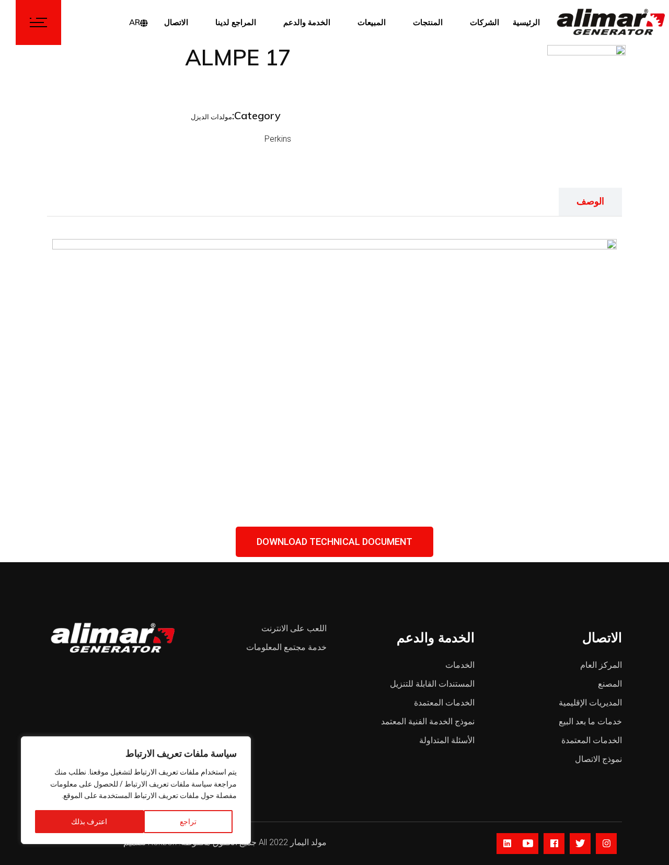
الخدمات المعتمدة (444, 703)
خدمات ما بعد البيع (590, 721)
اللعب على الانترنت (294, 628)
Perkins (277, 139)
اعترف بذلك (89, 821)
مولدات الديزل (211, 117)
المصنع (610, 684)
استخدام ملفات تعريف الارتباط (180, 772)
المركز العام (601, 665)
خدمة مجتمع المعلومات (286, 647)
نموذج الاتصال (598, 759)
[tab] (590, 202)
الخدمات (460, 665)
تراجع (188, 821)
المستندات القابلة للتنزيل (432, 684)
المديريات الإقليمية (590, 703)
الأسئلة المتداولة (447, 740)
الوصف (590, 201)
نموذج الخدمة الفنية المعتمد (428, 721)
